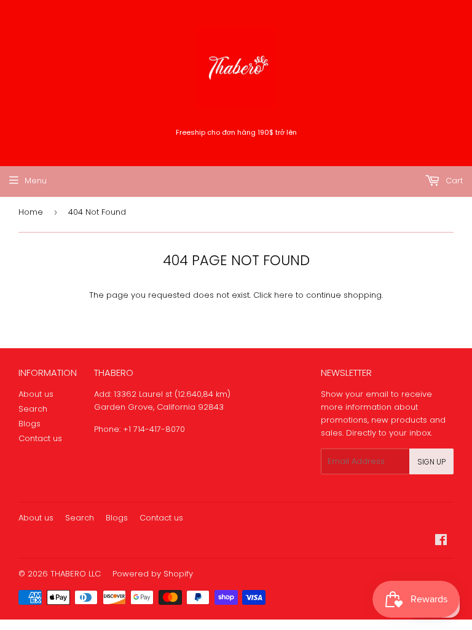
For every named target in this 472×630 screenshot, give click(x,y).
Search (32, 409)
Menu (36, 180)
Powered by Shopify (152, 574)
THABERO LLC (75, 574)
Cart (453, 180)
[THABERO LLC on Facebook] (441, 542)
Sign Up (431, 462)
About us (35, 394)
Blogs (29, 423)
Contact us (40, 438)
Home (30, 212)
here (283, 295)
